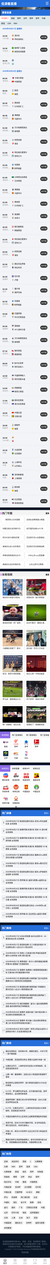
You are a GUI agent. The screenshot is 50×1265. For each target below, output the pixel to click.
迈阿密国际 (34, 1213)
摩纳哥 (17, 103)
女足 (35, 1197)
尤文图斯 (28, 1187)
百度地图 (25, 1252)
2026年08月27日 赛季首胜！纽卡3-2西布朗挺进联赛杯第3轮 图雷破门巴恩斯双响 (27, 962)
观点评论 (7, 1182)
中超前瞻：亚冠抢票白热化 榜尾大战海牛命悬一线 (26, 1060)
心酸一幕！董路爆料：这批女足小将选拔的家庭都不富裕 (26, 1075)
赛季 (15, 1177)
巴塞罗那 (18, 313)
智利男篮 (18, 351)
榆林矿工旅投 (19, 48)
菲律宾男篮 (18, 503)
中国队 (6, 1202)
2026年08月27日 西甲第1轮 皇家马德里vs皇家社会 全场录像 (26, 881)
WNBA (5, 366)
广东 (21, 1207)
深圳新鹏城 (18, 475)
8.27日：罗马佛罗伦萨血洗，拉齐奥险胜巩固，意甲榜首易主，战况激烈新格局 (26, 1092)
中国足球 (7, 1187)
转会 (30, 1177)
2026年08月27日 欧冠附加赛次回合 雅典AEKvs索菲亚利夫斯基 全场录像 (26, 856)
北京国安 (18, 454)
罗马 (6, 1197)
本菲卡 (17, 218)
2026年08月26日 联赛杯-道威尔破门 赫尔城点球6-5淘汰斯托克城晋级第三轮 (26, 1013)
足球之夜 (6, 63)
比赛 (6, 1167)
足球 (6, 1161)
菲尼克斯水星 (19, 379)
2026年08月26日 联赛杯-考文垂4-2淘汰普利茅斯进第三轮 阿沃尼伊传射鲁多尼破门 (26, 1022)
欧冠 (3, 23)
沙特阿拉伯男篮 (20, 177)
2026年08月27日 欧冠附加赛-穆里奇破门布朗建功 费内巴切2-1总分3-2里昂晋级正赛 (26, 988)
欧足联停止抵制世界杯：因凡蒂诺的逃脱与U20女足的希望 (26, 1084)
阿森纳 (6, 1177)
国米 (13, 1207)
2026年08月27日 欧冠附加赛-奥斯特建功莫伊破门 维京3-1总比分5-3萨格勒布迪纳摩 (26, 996)
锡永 (16, 144)
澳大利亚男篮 (19, 404)
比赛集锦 (38, 1161)
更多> (46, 813)
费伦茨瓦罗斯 (19, 264)
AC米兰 (29, 1192)
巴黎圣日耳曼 (31, 1207)
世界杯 (29, 1223)
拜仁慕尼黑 (25, 1197)
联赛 (32, 1202)
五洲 (21, 1218)
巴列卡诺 (15, 1213)
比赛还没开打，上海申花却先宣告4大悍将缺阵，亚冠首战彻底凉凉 (26, 1067)
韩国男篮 (18, 230)
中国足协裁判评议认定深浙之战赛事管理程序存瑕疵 (26, 1116)
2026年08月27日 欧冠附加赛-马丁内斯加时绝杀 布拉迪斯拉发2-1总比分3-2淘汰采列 (26, 946)
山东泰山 (18, 466)
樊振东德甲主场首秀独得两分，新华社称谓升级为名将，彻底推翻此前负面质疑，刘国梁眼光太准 (26, 1141)
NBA (15, 23)
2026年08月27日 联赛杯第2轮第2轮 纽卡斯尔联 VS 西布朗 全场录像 (26, 839)
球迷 (24, 1213)
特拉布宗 (18, 268)
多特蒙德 (7, 1228)
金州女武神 (18, 363)
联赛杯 (5, 279)
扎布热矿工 (18, 106)
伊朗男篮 (18, 388)
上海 (13, 1218)
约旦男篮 (18, 499)
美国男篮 (18, 354)
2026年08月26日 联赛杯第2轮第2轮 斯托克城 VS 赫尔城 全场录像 (26, 890)
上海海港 (18, 478)
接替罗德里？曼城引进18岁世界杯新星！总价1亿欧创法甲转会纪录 (26, 1101)
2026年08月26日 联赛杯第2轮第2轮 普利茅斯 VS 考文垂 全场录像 (26, 898)
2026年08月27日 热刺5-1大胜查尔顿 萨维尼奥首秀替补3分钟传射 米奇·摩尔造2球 (26, 954)
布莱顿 (17, 165)
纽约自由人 (18, 367)
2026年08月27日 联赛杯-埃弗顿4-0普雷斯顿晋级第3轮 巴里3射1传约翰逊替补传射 (26, 971)
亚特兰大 (18, 156)
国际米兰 (18, 1223)
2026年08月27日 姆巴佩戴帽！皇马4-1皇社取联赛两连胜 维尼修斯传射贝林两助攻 (27, 1005)
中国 (43, 1207)
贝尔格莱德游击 (20, 128)
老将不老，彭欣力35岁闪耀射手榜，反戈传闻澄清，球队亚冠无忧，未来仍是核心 (26, 1124)
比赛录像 (7, 1172)
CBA (9, 23)
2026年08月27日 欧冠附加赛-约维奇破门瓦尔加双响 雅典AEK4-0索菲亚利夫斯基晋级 (26, 979)
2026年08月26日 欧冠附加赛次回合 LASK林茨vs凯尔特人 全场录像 (26, 907)
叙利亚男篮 (18, 400)
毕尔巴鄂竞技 (19, 317)
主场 (6, 1218)
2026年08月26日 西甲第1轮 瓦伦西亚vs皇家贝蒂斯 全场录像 (26, 915)
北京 (6, 1213)
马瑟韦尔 (18, 119)
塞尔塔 (17, 289)
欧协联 (17, 487)
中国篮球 (7, 1223)
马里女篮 (18, 416)
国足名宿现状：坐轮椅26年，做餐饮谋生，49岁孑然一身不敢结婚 (26, 1052)
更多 (47, 513)
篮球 (28, 1167)
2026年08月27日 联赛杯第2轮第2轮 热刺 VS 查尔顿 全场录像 (26, 831)
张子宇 (23, 1202)
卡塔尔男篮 (18, 78)
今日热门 (4, 18)
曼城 (24, 1182)
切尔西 (17, 276)
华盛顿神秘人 (19, 375)
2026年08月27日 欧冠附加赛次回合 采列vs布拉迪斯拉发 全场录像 (26, 822)
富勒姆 (17, 326)
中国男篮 (18, 82)
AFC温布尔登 (19, 330)
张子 (28, 1218)
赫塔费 (17, 131)
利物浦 (40, 1172)
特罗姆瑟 (17, 168)
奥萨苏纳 (18, 292)
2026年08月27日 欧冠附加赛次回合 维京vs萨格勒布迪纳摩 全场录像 (26, 873)
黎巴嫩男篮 (18, 227)
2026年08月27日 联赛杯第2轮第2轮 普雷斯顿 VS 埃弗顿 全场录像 (26, 847)
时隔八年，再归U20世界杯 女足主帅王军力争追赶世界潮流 (26, 1132)
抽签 (16, 94)
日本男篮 (18, 181)
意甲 (37, 18)
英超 (13, 18)
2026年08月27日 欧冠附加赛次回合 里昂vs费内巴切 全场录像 (26, 864)
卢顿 (16, 280)
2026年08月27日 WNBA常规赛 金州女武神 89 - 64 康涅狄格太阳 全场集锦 (26, 937)
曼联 (38, 1192)
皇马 (6, 1207)
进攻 (39, 1202)
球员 (24, 1172)
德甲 (19, 18)
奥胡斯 (17, 214)
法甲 (25, 18)
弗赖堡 (17, 115)
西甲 (31, 18)
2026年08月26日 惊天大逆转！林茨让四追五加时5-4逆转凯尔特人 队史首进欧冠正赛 (27, 1030)
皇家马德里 (39, 1223)
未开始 (44, 37)
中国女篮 (18, 413)
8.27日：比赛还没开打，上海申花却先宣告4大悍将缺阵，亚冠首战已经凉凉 (26, 1109)
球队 (15, 1202)
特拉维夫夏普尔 (20, 152)
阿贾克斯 (18, 140)
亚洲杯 (18, 1187)
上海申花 (18, 462)
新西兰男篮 (18, 392)
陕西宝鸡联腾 (19, 52)
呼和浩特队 (18, 39)
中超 (43, 18)
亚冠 (35, 1218)
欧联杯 (5, 217)
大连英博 (18, 450)
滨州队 (17, 36)
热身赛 (14, 1197)
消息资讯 (15, 1161)
